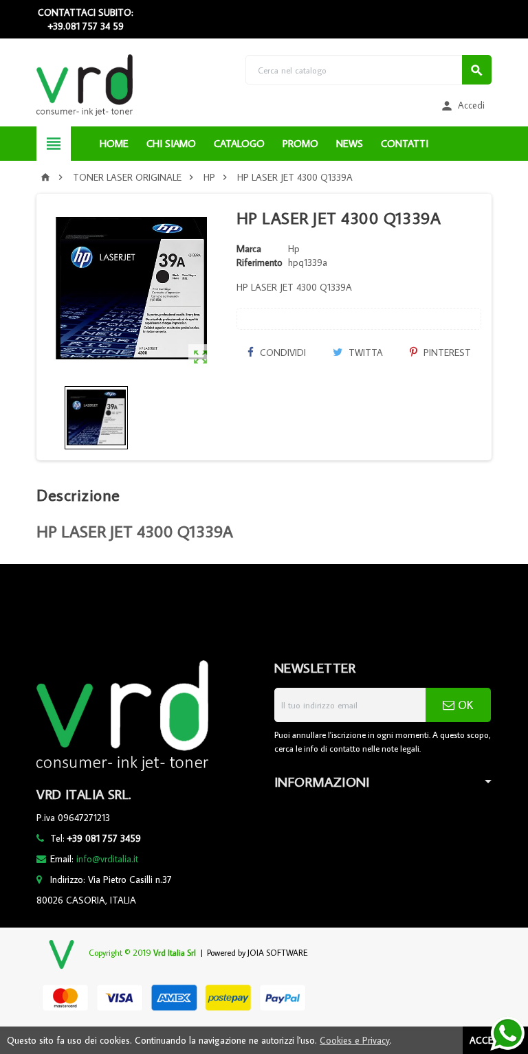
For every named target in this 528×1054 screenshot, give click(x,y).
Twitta (364, 352)
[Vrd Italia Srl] (84, 84)
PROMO (300, 143)
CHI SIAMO (171, 143)
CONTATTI (404, 143)
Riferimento (259, 262)
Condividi (281, 352)
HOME (114, 143)
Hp (294, 249)
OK (463, 705)
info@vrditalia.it (107, 859)
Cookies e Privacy (355, 1040)
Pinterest (446, 352)
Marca (248, 249)
